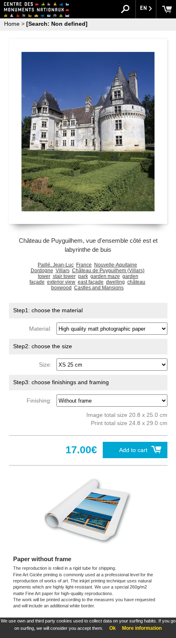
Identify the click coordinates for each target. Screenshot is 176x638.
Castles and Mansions (99, 288)
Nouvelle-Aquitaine (115, 265)
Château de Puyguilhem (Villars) (108, 270)
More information (142, 628)
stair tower (64, 276)
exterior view (61, 282)
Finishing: (41, 400)
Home (12, 23)
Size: (47, 364)
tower (44, 276)
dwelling (115, 282)
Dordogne (42, 270)
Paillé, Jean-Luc (56, 265)
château (136, 282)
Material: (42, 328)
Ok (112, 628)
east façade (91, 282)
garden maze (105, 276)
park (83, 276)
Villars (63, 270)
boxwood (61, 288)
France (84, 265)
